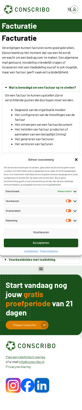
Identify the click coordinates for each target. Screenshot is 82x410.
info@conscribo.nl (31, 362)
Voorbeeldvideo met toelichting (32, 259)
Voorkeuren (41, 232)
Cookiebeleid (31, 251)
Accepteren (41, 243)
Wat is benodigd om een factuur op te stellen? (42, 87)
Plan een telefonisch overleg (25, 357)
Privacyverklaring (49, 251)
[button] (76, 160)
